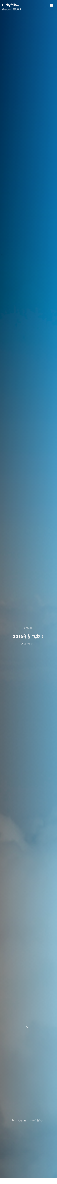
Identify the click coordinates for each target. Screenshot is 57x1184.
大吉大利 (27, 628)
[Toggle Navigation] (51, 5)
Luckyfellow (10, 5)
